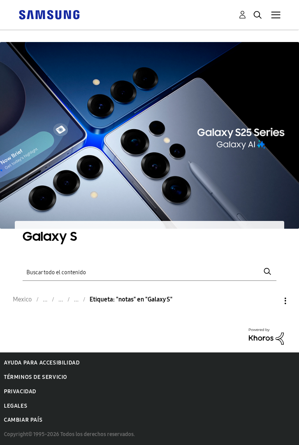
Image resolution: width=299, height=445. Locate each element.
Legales (15, 406)
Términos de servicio (35, 377)
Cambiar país (23, 420)
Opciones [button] (272, 301)
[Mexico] (49, 14)
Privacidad (20, 391)
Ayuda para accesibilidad (41, 362)
